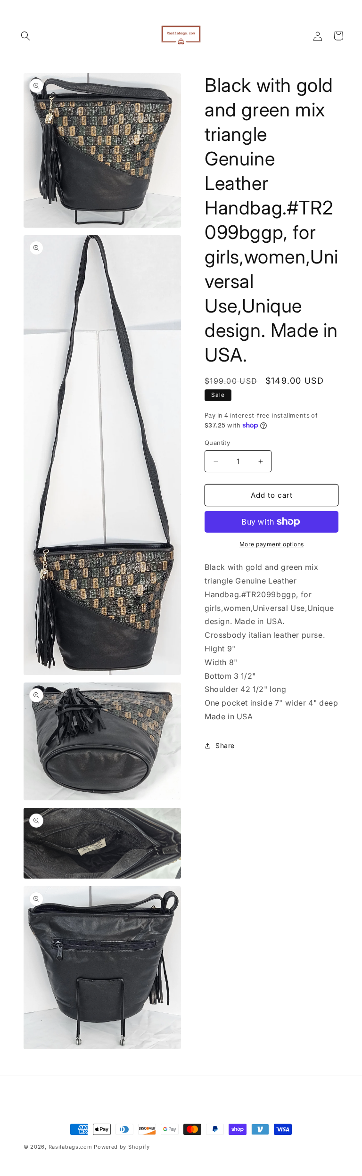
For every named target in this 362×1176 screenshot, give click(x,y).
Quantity (217, 442)
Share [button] (225, 745)
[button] (25, 35)
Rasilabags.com (70, 1146)
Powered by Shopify (122, 1146)
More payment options (271, 544)
